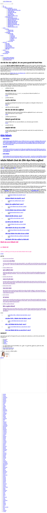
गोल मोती (11, 34)
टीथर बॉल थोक (10, 25)
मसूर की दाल (12, 35)
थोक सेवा (4, 6)
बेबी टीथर (7, 29)
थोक (10, 168)
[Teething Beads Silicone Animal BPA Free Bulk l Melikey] (18, 230)
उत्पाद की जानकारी (8, 46)
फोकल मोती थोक (11, 14)
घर (3, 5)
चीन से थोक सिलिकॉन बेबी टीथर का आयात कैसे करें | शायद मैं (18, 330)
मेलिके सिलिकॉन (6, 136)
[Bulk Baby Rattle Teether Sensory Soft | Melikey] (16, 218)
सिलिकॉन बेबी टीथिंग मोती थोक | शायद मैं (13, 216)
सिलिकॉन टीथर (10, 30)
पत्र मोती (12, 39)
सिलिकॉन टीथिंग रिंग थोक (12, 22)
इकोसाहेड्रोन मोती (13, 37)
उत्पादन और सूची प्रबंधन (8, 279)
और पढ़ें (6, 95)
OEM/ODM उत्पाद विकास (9, 261)
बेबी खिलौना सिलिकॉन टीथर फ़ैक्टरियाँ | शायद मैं (15, 198)
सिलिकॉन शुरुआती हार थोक (13, 15)
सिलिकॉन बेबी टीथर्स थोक (12, 18)
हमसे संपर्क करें (5, 53)
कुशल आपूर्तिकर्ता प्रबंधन (8, 270)
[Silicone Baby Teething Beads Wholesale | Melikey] (15, 212)
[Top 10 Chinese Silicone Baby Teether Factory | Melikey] (17, 320)
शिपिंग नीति (7, 49)
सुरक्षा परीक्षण (7, 44)
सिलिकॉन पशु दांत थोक (12, 20)
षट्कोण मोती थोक (11, 11)
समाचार (4, 50)
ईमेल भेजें (2, 357)
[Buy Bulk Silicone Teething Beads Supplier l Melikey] (18, 236)
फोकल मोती (12, 40)
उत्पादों (4, 28)
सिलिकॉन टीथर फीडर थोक (13, 21)
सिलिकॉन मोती (10, 33)
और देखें (1, 253)
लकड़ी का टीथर (10, 31)
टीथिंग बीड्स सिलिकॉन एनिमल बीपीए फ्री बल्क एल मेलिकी (17, 233)
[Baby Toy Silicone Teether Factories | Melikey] (17, 195)
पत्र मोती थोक (10, 13)
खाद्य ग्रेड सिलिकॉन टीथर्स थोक (13, 19)
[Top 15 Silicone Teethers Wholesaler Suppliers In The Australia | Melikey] (19, 315)
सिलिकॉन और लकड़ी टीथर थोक (13, 24)
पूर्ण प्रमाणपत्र (6, 297)
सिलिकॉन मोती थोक (8, 8)
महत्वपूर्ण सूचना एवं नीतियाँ (9, 47)
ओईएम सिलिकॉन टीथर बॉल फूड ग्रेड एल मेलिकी (15, 227)
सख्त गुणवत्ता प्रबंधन (7, 288)
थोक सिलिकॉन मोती (21, 73)
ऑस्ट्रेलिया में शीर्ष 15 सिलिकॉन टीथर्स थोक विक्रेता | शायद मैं (18, 318)
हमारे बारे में (5, 42)
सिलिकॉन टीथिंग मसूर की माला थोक (14, 10)
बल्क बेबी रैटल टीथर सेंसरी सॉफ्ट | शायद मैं (14, 222)
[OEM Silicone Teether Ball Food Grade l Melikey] (17, 224)
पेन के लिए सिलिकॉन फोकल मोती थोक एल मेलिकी (15, 210)
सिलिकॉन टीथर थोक (9, 16)
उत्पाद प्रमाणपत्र (8, 45)
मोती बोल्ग (7, 51)
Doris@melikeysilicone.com (8, 348)
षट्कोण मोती (12, 36)
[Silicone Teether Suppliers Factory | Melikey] (16, 200)
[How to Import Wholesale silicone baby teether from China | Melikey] (19, 326)
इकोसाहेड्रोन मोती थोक (12, 12)
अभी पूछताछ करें (3, 337)
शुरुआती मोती (7, 32)
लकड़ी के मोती (10, 41)
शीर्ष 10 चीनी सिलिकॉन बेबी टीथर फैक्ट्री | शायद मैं (15, 324)
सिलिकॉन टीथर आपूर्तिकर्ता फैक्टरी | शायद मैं (14, 204)
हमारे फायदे (7, 43)
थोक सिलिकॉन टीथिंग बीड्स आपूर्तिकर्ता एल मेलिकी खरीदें (17, 239)
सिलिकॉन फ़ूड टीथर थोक (12, 23)
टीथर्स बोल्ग (7, 52)
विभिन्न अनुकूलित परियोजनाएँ (9, 306)
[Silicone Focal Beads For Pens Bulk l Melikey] (17, 206)
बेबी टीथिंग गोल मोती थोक (12, 9)
